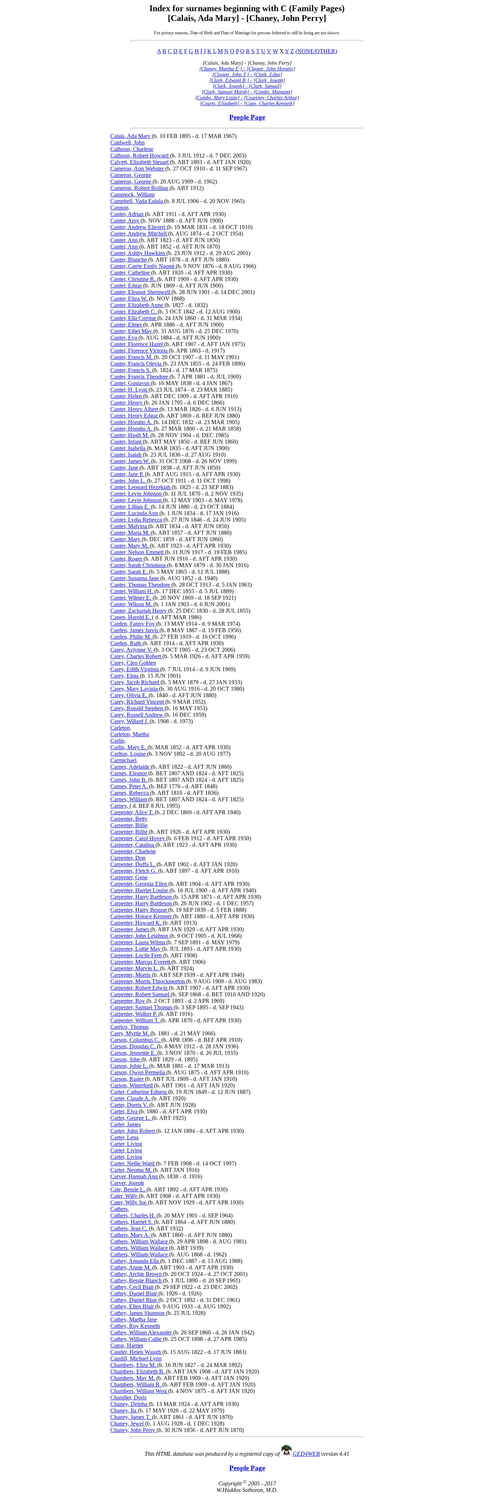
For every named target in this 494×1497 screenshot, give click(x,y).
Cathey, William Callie (136, 1339)
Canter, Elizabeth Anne (137, 305)
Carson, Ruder (127, 1079)
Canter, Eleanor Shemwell (140, 292)
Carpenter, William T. (135, 1020)
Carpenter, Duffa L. (133, 864)
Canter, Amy (125, 220)
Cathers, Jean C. (129, 1228)
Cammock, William (132, 194)
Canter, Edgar (126, 285)
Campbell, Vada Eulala (137, 201)
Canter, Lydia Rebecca (136, 520)
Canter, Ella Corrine (133, 318)
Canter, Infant (126, 442)
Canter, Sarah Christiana (138, 565)
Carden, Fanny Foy (133, 624)
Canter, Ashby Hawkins (138, 253)
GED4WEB (306, 1454)
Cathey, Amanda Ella (135, 1261)
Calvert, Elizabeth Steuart (140, 162)
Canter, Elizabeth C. (134, 312)
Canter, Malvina (129, 526)
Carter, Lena (124, 1137)
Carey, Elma (125, 676)
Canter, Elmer (126, 325)
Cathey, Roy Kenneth (135, 1326)
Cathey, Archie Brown (136, 1274)
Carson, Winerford (132, 1085)
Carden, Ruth (126, 643)
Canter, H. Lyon (129, 390)
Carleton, (120, 728)
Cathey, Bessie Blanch (136, 1280)
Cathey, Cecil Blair (132, 1287)
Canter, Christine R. (133, 279)
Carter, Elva (124, 1111)
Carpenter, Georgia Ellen (139, 884)
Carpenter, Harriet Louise (140, 890)
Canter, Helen (126, 396)
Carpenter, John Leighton (140, 936)
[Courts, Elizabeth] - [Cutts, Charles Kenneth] (247, 103)
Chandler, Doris (128, 1397)
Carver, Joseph (127, 1183)
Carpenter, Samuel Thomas (142, 1007)
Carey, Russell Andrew (137, 715)
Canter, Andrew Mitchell (139, 233)
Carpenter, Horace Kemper (141, 916)
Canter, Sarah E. (129, 572)
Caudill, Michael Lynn (136, 1358)
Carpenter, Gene (129, 877)
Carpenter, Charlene (133, 851)
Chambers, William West (139, 1391)
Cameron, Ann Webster (137, 168)
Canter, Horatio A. (132, 422)
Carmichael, (124, 760)
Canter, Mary (126, 539)
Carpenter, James (130, 929)
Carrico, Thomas (129, 1027)
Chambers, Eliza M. (133, 1365)
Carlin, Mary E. (129, 747)
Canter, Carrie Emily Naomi (143, 266)
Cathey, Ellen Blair (132, 1306)
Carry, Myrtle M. (130, 1033)
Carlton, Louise (128, 754)
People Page (247, 117)
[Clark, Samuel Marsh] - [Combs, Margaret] (247, 92)
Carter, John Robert (133, 1131)
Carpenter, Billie (129, 825)
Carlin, (118, 741)
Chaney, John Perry (133, 1430)
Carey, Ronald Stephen (137, 708)
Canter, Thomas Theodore (140, 585)
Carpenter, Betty (129, 819)
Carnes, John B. (129, 780)
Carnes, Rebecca (130, 793)
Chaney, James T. (131, 1417)
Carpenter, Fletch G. (134, 871)
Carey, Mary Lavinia (134, 689)
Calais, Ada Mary (131, 136)
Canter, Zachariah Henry (139, 611)
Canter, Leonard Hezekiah (141, 487)
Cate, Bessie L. (128, 1189)
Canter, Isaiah (126, 455)
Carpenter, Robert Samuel (140, 994)
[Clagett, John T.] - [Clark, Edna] (247, 74)
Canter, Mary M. (130, 546)
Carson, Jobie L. (129, 1066)
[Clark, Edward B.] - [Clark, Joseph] (247, 80)
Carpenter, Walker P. (134, 1014)
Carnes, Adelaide (130, 767)
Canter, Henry (127, 403)
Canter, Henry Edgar (134, 416)
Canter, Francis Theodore (140, 377)
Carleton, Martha (129, 734)
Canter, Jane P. (127, 474)
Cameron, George (130, 175)
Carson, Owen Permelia (138, 1072)
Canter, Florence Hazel (137, 344)
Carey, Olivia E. (129, 695)
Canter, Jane (125, 468)
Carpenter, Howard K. (136, 923)
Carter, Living (126, 1144)
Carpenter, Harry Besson (139, 910)
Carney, (119, 806)
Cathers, (119, 1209)
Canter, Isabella (128, 448)
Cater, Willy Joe (129, 1202)
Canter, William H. (132, 591)
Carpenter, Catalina (133, 845)
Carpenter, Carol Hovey (138, 838)
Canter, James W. (130, 461)
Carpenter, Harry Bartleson (141, 897)
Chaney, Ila (124, 1410)
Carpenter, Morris (131, 975)
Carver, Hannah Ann (134, 1176)
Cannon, (120, 207)
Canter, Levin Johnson (136, 494)
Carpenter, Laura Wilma (138, 942)
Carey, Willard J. (130, 721)
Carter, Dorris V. (129, 1105)
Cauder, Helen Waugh (136, 1352)
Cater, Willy (124, 1196)
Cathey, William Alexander (141, 1332)
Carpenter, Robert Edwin (139, 988)
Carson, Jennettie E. (133, 1053)
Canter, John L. (128, 481)
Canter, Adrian (127, 214)
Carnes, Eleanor (129, 773)
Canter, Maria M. (130, 533)
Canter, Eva (124, 338)
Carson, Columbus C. (135, 1040)
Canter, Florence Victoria (139, 351)
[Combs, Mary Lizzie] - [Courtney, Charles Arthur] (247, 97)
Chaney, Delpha (129, 1404)
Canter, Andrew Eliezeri (138, 227)
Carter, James (125, 1124)
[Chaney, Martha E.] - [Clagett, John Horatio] (247, 69)
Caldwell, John (127, 142)
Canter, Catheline (130, 272)
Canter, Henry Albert (134, 409)
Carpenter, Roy (128, 1001)
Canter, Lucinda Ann (134, 513)
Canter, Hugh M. (130, 435)
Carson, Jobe (125, 1059)
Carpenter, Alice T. (132, 812)
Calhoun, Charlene (131, 149)
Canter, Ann (124, 240)
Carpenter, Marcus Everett (140, 962)
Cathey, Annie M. (131, 1267)
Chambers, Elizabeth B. (138, 1371)
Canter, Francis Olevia (136, 364)
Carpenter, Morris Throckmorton (148, 981)
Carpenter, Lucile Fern (136, 955)
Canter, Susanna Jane (135, 578)
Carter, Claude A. (131, 1098)
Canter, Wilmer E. (131, 598)
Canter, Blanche (129, 259)
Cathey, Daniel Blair (134, 1293)
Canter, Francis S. (131, 370)
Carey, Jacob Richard (135, 682)
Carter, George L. (131, 1118)
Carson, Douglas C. (133, 1046)
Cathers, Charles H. (133, 1215)
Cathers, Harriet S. (132, 1222)
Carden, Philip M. (131, 637)
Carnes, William (129, 799)
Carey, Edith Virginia (135, 669)
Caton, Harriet (126, 1345)
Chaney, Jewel (127, 1423)
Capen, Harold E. (131, 617)
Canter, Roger (127, 559)
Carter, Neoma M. (131, 1170)
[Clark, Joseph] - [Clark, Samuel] (247, 86)
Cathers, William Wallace (139, 1241)
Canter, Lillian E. (130, 507)
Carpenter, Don (127, 858)
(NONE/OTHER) (316, 51)
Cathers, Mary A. (130, 1235)
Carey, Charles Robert (136, 656)
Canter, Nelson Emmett (137, 552)
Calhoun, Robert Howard (140, 155)
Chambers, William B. (136, 1384)
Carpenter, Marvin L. (135, 968)
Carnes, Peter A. (129, 786)
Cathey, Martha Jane (133, 1319)
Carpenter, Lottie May (136, 949)
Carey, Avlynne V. (132, 650)
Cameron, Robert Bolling (140, 188)
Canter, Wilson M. (131, 604)
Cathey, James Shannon (138, 1313)
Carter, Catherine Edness (139, 1092)
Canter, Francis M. (132, 357)
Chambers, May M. (133, 1378)
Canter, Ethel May (131, 331)
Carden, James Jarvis (134, 630)
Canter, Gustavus (130, 383)
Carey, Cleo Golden (133, 663)
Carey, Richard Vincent (137, 702)
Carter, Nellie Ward (133, 1163)
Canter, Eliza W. (129, 298)
